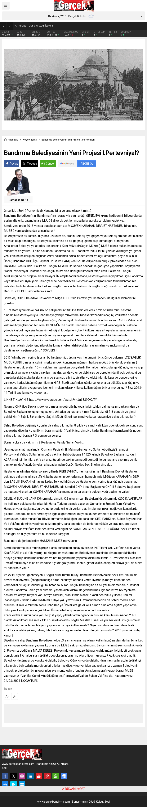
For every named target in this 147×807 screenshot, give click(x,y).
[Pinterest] (47, 776)
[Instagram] (22, 776)
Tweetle (32, 163)
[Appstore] (5, 784)
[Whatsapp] (55, 776)
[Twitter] (13, 776)
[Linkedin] (30, 776)
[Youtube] (39, 776)
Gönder (50, 163)
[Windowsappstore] (22, 784)
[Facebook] (5, 776)
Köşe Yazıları (30, 139)
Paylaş (14, 163)
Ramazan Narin (18, 199)
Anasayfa (13, 139)
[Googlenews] (64, 776)
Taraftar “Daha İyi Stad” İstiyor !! (35, 25)
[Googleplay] (13, 784)
